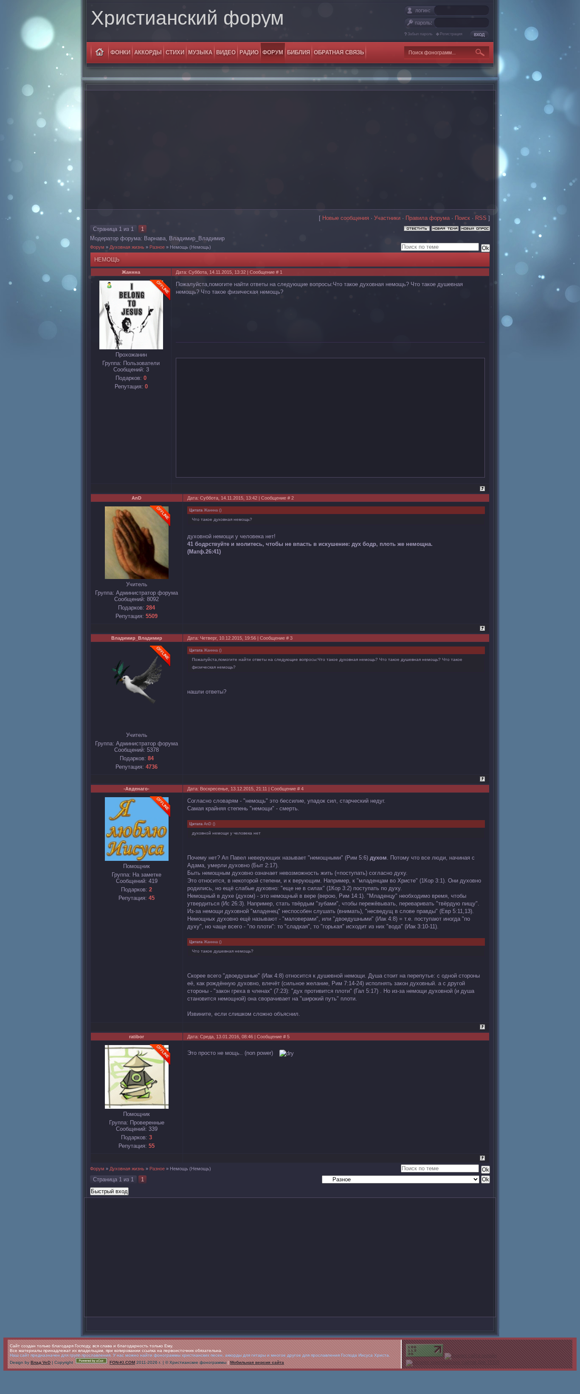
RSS (481, 218)
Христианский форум (187, 18)
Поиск (462, 218)
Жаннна (131, 272)
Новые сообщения (345, 218)
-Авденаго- (136, 788)
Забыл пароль (420, 34)
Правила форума (427, 218)
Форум (97, 247)
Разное (157, 247)
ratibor (136, 1036)
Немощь (179, 247)
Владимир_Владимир (197, 238)
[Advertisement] (290, 149)
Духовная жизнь (127, 247)
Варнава (155, 238)
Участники (387, 218)
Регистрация (451, 34)
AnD (136, 497)
